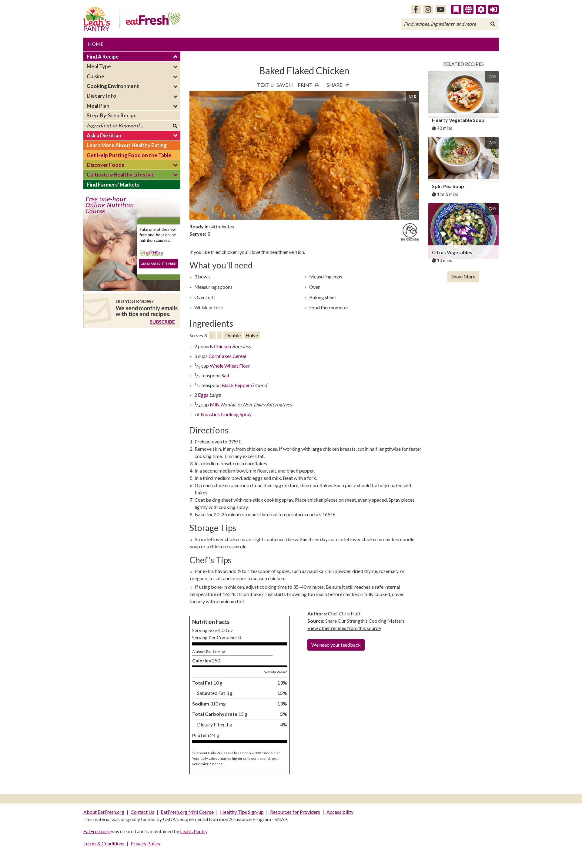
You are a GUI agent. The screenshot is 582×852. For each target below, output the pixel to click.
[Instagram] (428, 9)
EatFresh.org (96, 831)
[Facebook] (416, 9)
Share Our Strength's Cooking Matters (365, 621)
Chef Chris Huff (344, 613)
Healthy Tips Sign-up (242, 812)
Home (95, 44)
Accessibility (339, 812)
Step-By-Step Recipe (112, 115)
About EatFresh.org (103, 812)
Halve (252, 335)
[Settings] (481, 9)
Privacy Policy (145, 843)
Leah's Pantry (193, 831)
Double (233, 335)
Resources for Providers (295, 812)
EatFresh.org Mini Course (187, 812)
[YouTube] (441, 9)
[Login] (493, 9)
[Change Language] (468, 9)
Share (334, 85)
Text (263, 85)
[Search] (492, 24)
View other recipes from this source (344, 628)
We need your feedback (336, 645)
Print (305, 85)
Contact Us (142, 812)
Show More (463, 276)
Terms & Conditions (103, 843)
